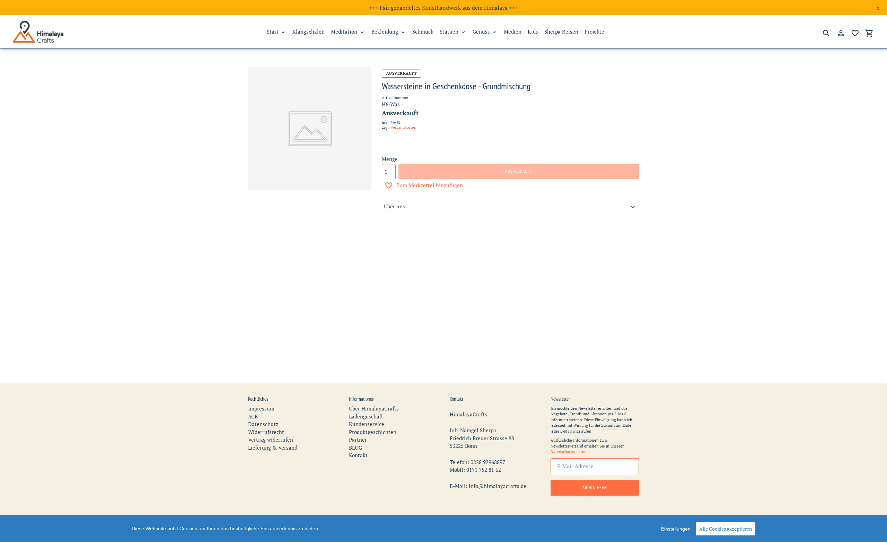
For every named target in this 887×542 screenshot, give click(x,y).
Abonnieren (594, 487)
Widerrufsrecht (266, 431)
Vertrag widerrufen (270, 439)
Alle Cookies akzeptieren (725, 528)
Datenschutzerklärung (570, 451)
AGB (253, 416)
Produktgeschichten (372, 431)
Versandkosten (403, 127)
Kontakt (358, 455)
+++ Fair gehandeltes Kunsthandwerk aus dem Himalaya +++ (443, 7)
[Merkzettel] (855, 33)
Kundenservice (366, 424)
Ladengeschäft (366, 416)
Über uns (394, 206)
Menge (390, 158)
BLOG (355, 447)
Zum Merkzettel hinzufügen (429, 185)
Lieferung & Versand (272, 447)
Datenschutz (263, 424)
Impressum (261, 408)
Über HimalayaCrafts (374, 408)
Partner (358, 439)
